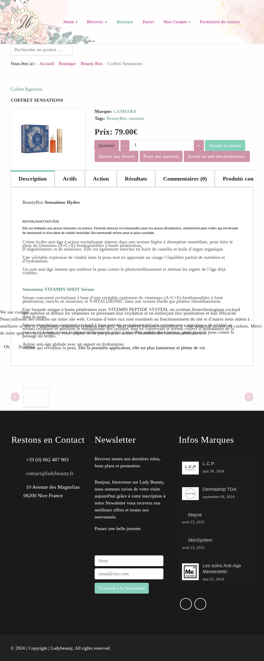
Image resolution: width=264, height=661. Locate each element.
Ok (7, 346)
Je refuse (26, 346)
